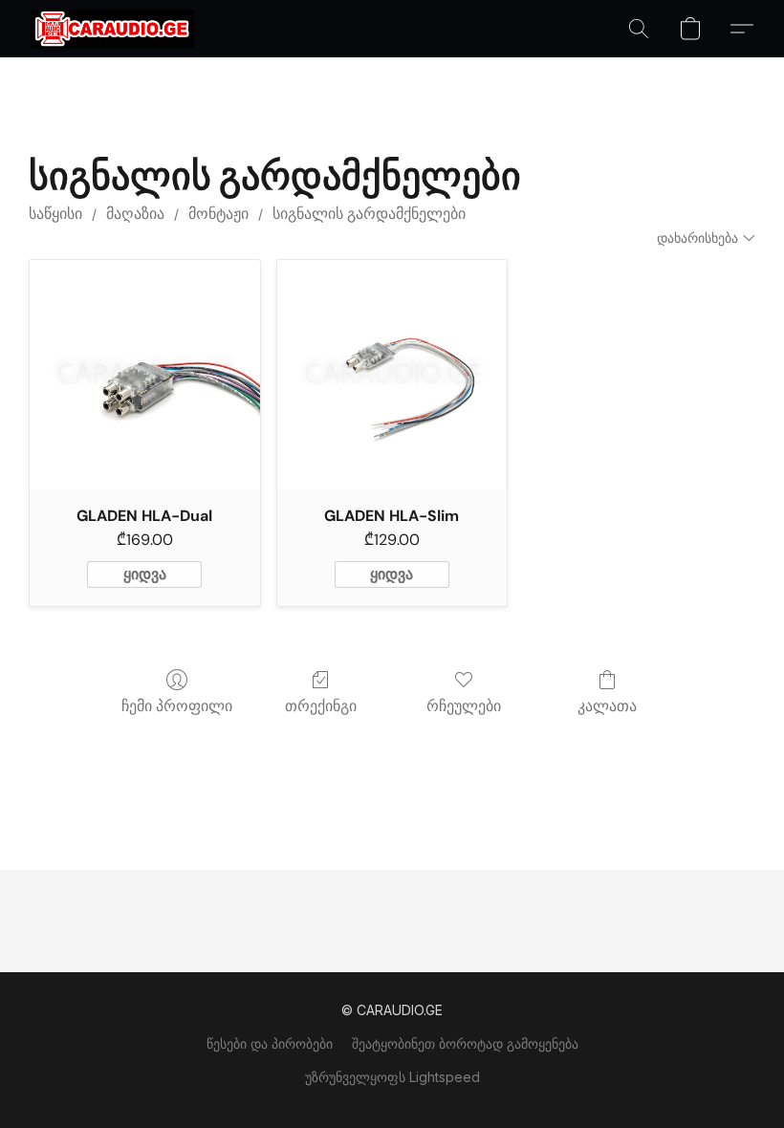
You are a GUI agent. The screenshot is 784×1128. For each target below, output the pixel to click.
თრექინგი (321, 706)
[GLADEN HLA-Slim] (392, 375)
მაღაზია (135, 214)
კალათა (607, 706)
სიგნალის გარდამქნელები (369, 214)
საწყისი (55, 214)
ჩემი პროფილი (176, 706)
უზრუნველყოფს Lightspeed (392, 1077)
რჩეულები (463, 706)
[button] (112, 29)
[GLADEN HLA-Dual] (145, 375)
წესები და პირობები (270, 1043)
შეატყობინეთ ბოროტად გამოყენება (465, 1043)
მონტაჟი (218, 214)
